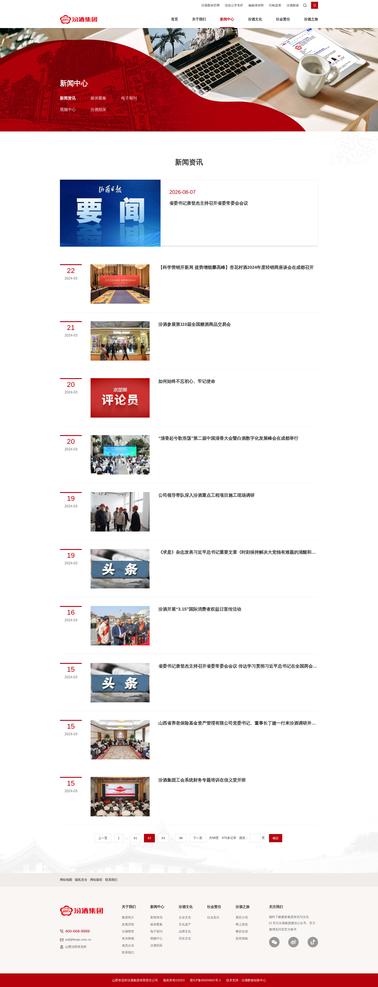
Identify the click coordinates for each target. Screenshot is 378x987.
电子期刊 (129, 98)
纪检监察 (275, 5)
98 (181, 838)
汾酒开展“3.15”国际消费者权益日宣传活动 (199, 609)
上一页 (102, 838)
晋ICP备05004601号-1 (205, 980)
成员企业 (128, 945)
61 (135, 838)
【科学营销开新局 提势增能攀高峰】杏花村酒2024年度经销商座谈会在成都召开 (236, 267)
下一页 (197, 838)
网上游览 (242, 924)
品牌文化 (185, 931)
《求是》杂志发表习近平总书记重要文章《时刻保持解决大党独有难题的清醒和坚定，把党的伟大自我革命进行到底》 (238, 552)
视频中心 (68, 109)
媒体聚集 (98, 98)
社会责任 (283, 19)
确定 (276, 838)
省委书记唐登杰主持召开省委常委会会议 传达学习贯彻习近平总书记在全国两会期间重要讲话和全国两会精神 (238, 666)
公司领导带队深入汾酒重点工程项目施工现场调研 (206, 495)
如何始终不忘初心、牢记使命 (186, 381)
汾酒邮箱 (293, 5)
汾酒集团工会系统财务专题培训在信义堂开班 (202, 780)
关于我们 (199, 19)
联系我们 (111, 879)
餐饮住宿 (242, 931)
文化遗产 (185, 924)
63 (163, 838)
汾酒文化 (255, 19)
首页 (174, 19)
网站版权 (96, 879)
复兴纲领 (128, 938)
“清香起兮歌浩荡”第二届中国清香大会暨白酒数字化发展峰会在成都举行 (228, 438)
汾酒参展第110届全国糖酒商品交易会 (194, 324)
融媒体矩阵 (256, 5)
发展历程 (128, 924)
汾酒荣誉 (128, 931)
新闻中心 (227, 19)
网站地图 (66, 879)
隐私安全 (81, 879)
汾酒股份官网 (210, 5)
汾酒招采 (98, 109)
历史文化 (185, 938)
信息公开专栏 (234, 5)
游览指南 (242, 938)
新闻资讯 (68, 98)
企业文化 (185, 917)
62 (149, 838)
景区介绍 (242, 917)
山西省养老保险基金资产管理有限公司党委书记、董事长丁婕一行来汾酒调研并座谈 (238, 723)
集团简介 (128, 917)
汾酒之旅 (311, 19)
